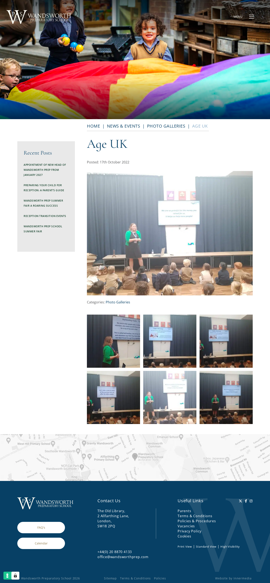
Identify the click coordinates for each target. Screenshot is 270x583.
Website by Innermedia (233, 578)
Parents (184, 511)
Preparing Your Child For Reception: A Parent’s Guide (44, 187)
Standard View (206, 546)
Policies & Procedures (197, 521)
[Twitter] (240, 501)
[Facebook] (246, 501)
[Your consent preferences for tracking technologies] (15, 576)
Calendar (41, 543)
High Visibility (230, 546)
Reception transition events (45, 216)
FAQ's (41, 527)
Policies (160, 578)
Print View (185, 546)
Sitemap (110, 578)
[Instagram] (251, 501)
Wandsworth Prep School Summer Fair (43, 229)
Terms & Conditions (195, 516)
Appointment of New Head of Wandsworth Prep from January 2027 (45, 170)
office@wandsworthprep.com (122, 557)
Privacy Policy (189, 531)
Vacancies (186, 526)
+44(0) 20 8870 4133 (114, 551)
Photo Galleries (118, 302)
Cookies (184, 536)
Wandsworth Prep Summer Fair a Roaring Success (43, 203)
